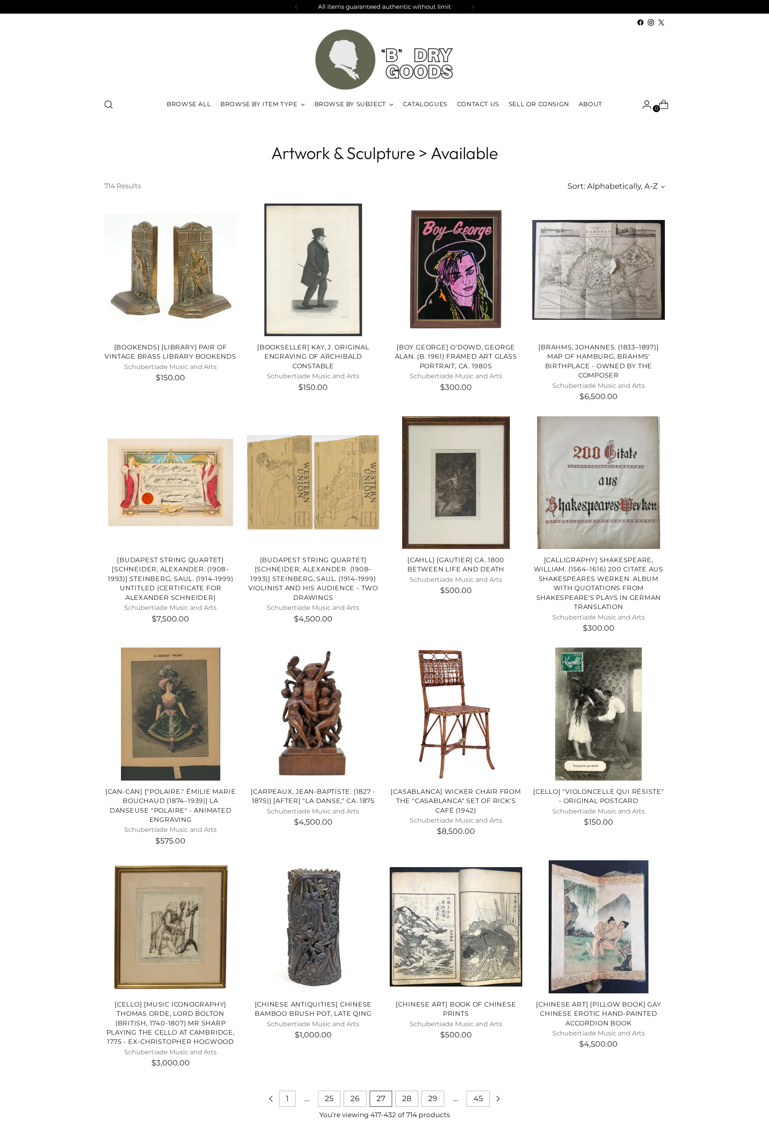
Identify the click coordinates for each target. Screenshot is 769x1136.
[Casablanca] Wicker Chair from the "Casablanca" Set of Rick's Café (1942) (456, 801)
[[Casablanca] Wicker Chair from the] (456, 714)
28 (406, 1098)
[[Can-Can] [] (170, 714)
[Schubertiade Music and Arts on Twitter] (661, 22)
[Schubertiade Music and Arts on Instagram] (650, 22)
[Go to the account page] (644, 105)
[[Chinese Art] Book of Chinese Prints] (456, 926)
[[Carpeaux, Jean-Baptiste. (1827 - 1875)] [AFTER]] (313, 714)
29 (432, 1098)
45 (478, 1098)
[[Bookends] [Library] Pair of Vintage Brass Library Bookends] (170, 270)
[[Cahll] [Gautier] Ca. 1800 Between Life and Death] (456, 482)
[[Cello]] (598, 714)
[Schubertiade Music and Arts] (384, 59)
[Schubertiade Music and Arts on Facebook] (640, 22)
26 (355, 1098)
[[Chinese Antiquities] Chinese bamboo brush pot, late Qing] (313, 926)
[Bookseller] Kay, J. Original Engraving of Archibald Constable (313, 356)
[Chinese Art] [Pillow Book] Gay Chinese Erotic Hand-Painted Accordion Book (598, 1014)
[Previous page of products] (271, 1099)
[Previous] (296, 7)
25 (329, 1098)
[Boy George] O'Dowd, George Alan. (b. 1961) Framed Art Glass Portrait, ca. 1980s (456, 356)
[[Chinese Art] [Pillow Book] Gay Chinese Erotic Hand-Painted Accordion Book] (598, 926)
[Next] (472, 7)
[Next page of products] (498, 1099)
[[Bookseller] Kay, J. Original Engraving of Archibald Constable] (313, 270)
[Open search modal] (109, 105)
